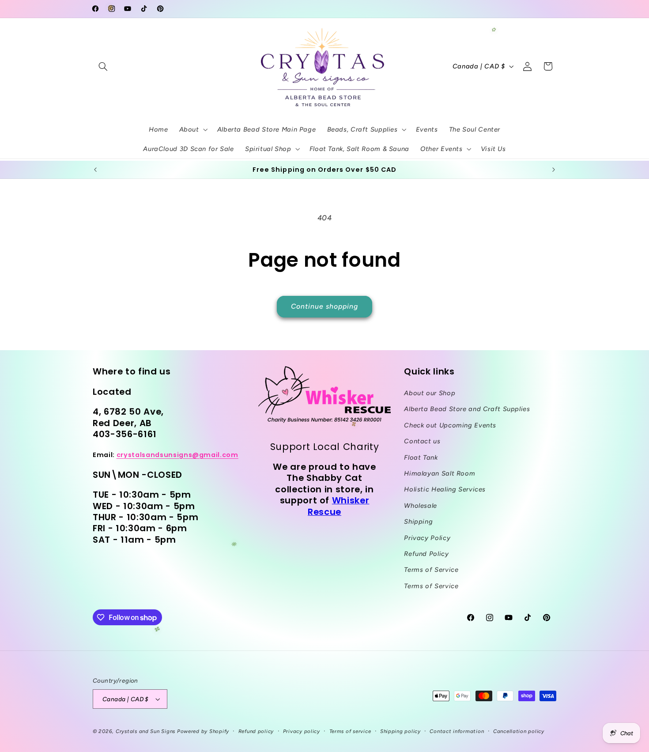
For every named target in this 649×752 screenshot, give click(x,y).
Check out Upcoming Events (450, 425)
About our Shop (429, 393)
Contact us (422, 441)
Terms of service (350, 731)
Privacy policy (301, 731)
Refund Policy (426, 554)
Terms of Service (431, 570)
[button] (103, 66)
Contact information (457, 731)
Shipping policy (400, 731)
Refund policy (256, 731)
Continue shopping (324, 306)
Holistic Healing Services (445, 489)
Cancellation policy (518, 731)
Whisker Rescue (338, 506)
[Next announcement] (553, 169)
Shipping (418, 521)
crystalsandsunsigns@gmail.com (177, 454)
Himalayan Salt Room (439, 473)
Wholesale (420, 506)
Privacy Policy (427, 538)
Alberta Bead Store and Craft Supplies (467, 409)
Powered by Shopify (203, 731)
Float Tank (421, 457)
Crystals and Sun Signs (145, 731)
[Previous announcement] (95, 169)
